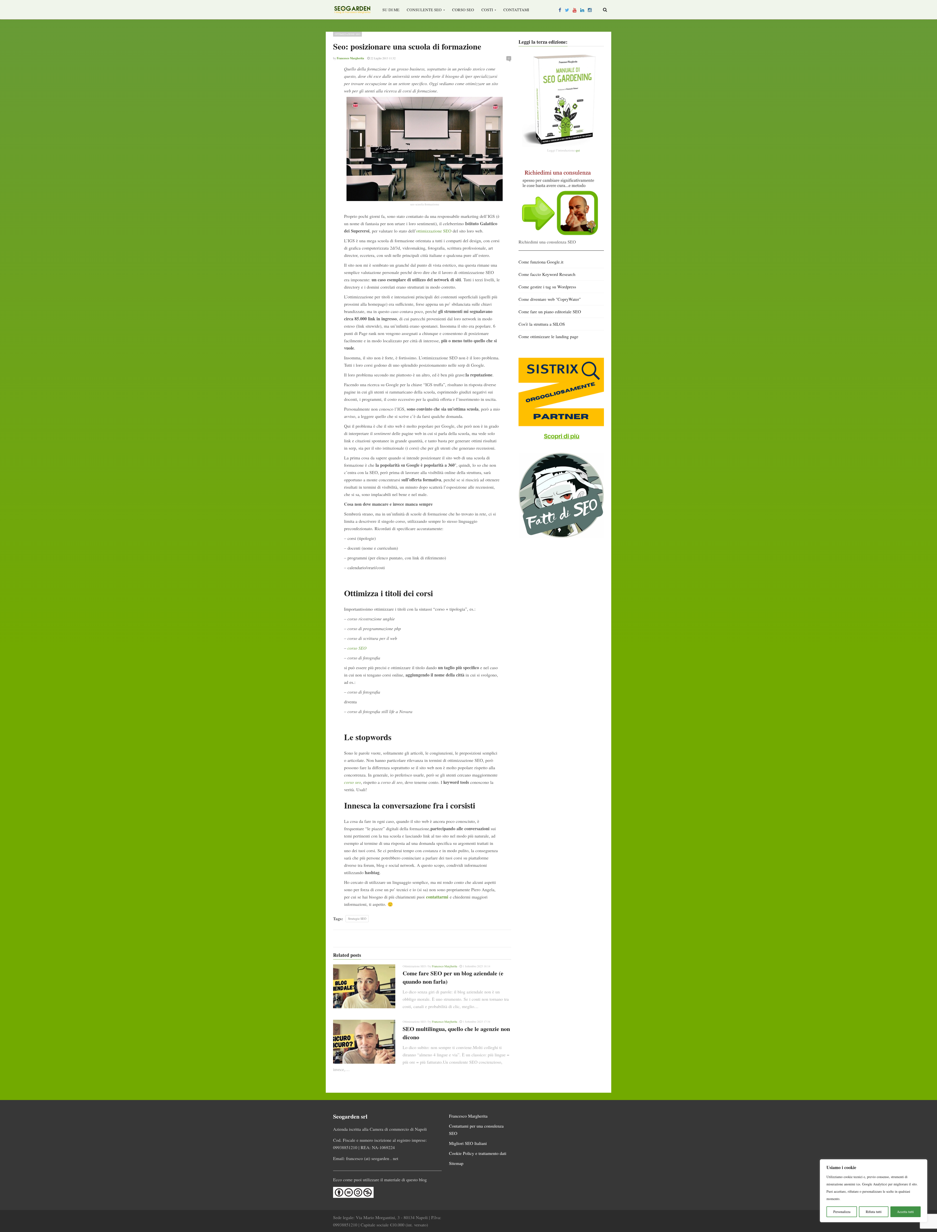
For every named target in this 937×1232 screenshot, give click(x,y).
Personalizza (841, 1211)
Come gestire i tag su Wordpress (547, 287)
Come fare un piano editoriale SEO (550, 311)
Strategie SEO (357, 918)
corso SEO (357, 648)
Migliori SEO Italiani (468, 1143)
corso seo (352, 782)
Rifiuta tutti (874, 1211)
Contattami (516, 9)
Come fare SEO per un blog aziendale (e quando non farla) (453, 977)
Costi (487, 9)
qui (578, 150)
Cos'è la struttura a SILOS (542, 324)
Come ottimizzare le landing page (548, 336)
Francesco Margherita (444, 966)
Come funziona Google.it (541, 262)
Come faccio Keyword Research (547, 274)
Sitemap (456, 1163)
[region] (873, 1190)
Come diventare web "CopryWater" (550, 299)
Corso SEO (463, 9)
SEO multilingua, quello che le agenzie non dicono (456, 1032)
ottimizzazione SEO (433, 231)
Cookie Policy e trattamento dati (477, 1153)
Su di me (390, 9)
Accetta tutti (905, 1211)
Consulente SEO (425, 9)
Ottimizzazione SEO (347, 34)
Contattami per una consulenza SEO (476, 1129)
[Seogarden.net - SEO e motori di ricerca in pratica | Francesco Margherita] (352, 9)
